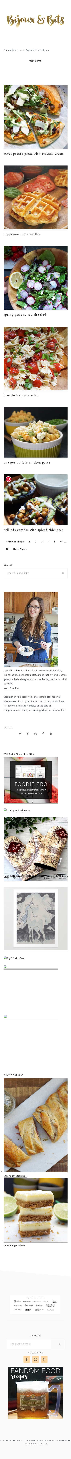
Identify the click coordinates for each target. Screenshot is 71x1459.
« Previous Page (15, 542)
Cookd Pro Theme (33, 1440)
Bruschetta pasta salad (21, 395)
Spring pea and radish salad (25, 314)
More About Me (12, 688)
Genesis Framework (59, 1440)
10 (8, 549)
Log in (44, 1444)
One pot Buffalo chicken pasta (27, 462)
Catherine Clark (12, 670)
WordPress (31, 1444)
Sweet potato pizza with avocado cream (34, 154)
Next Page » (20, 550)
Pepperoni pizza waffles (22, 234)
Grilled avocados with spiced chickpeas (34, 530)
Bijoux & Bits (35, 20)
